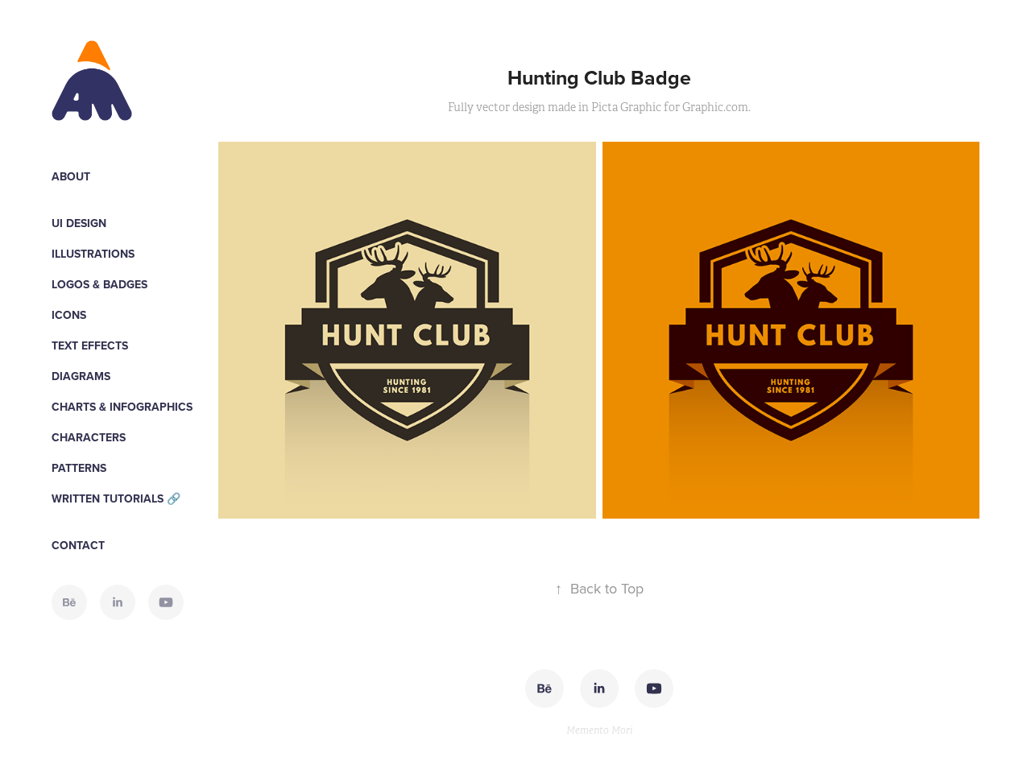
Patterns (79, 468)
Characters (89, 437)
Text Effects (90, 345)
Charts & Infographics (122, 407)
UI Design (79, 223)
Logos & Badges (99, 284)
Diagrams (81, 376)
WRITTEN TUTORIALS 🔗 (116, 498)
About (71, 176)
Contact (78, 545)
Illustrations (93, 254)
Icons (69, 315)
